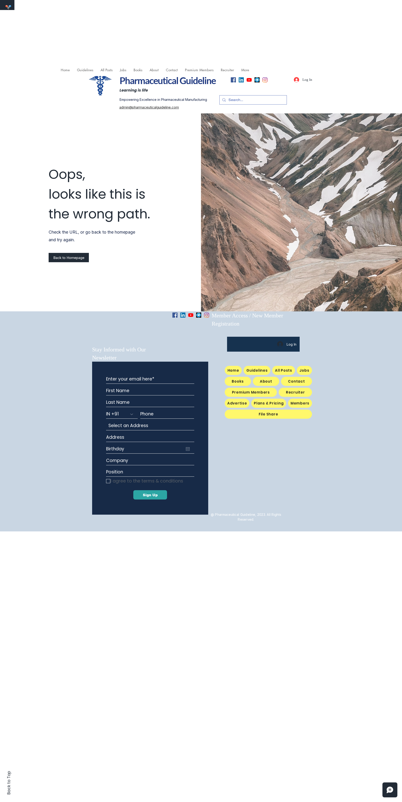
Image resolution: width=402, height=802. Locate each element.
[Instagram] (265, 79)
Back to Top (9, 783)
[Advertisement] (139, 32)
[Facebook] (233, 79)
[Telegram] (257, 79)
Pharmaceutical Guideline (168, 80)
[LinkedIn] (241, 79)
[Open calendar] (188, 449)
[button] (123, 70)
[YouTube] (249, 79)
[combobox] (150, 425)
